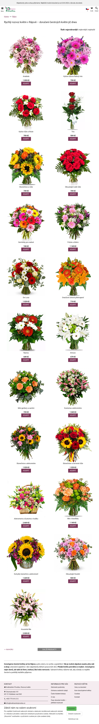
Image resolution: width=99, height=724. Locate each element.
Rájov (14, 17)
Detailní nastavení (74, 714)
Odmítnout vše (73, 719)
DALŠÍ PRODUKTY (49, 649)
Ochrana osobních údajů (59, 690)
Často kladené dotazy (58, 694)
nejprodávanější (71, 30)
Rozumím (71, 709)
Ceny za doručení (80, 687)
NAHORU (9, 649)
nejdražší (91, 30)
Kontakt (77, 697)
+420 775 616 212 (12, 699)
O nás (53, 697)
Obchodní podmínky (58, 687)
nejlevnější (83, 30)
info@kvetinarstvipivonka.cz (15, 703)
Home (6, 17)
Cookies (77, 694)
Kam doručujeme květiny (82, 690)
